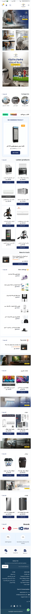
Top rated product (24, 582)
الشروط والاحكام (11, 576)
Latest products (25, 580)
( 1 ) (12, 347)
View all (5, 94)
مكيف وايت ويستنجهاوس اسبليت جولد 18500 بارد (8, 199)
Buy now (15, 152)
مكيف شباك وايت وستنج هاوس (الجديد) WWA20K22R (23, 199)
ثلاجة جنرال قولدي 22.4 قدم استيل (9, 512)
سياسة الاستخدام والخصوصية (8, 578)
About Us (13, 574)
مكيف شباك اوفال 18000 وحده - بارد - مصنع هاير (8, 429)
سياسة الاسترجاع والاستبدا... (9, 580)
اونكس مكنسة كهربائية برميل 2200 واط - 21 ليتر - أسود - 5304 (8, 221)
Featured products (24, 576)
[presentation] (4, 260)
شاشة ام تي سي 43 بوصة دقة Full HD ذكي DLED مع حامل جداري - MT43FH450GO (8, 387)
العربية (4, 1)
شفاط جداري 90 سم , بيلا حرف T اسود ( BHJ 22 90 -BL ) (19, 257)
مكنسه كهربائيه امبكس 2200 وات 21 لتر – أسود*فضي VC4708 (24, 243)
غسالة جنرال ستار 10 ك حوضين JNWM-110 (23, 471)
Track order (26, 584)
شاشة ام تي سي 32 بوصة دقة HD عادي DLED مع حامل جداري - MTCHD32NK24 (22, 387)
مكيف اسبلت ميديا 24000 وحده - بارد (22, 429)
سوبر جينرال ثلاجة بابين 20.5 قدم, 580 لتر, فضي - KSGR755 (22, 512)
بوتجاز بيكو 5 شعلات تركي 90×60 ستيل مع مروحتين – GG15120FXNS (23, 178)
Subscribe (5, 566)
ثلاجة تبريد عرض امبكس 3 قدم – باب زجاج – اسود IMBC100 (8, 243)
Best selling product (24, 578)
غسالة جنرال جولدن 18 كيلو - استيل (9, 471)
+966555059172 (25, 1)
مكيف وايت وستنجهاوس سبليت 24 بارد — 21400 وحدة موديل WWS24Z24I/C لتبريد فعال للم (23, 221)
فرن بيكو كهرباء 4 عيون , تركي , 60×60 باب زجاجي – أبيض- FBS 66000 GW (8, 178)
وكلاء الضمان (12, 582)
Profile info (26, 574)
